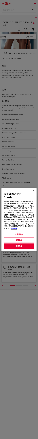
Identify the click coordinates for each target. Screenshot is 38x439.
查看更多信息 (19, 234)
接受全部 (19, 246)
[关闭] (33, 190)
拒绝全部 (19, 240)
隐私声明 (14, 228)
